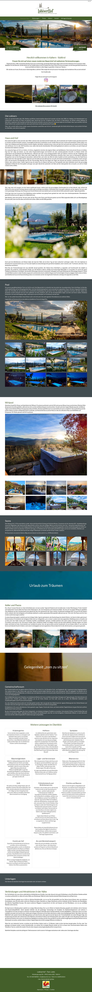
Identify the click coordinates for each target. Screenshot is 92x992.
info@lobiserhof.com (45, 977)
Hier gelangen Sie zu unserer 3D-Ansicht (46, 106)
